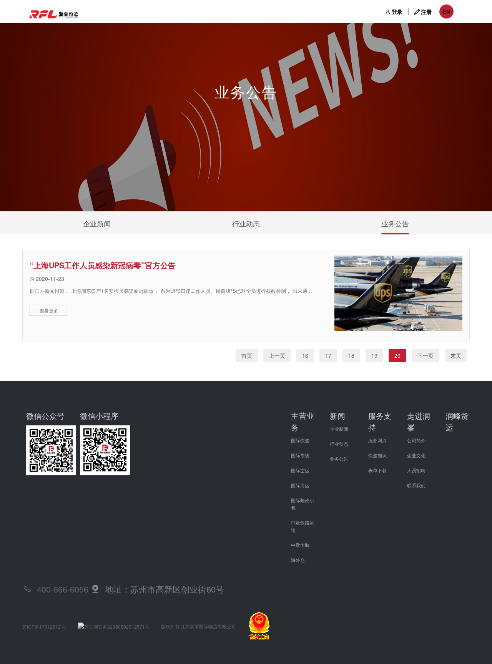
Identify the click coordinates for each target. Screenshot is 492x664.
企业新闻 (97, 223)
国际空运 (300, 470)
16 (305, 355)
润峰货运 (457, 421)
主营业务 (302, 421)
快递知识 (377, 455)
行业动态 (246, 223)
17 (328, 355)
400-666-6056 (62, 589)
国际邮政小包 (302, 504)
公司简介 (416, 440)
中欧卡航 (300, 544)
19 (374, 355)
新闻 (337, 415)
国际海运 (300, 485)
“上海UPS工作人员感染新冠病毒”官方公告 (103, 265)
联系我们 (416, 485)
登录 (397, 11)
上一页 (277, 355)
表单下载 (377, 470)
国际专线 (300, 455)
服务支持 (379, 421)
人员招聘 (416, 470)
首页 (246, 355)
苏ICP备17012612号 (43, 626)
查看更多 (49, 310)
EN (446, 11)
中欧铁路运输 (302, 526)
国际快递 (300, 440)
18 (351, 355)
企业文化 (416, 455)
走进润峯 (418, 421)
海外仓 (298, 559)
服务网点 (377, 440)
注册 (426, 11)
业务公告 (395, 223)
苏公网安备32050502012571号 (117, 626)
